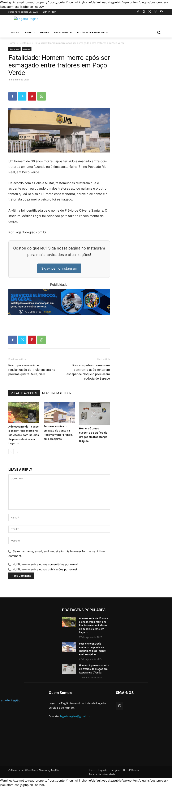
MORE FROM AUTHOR (56, 393)
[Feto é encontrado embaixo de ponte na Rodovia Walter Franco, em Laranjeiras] (59, 412)
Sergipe (26, 48)
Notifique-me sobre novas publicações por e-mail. (45, 569)
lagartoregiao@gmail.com (76, 716)
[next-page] (17, 451)
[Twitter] (149, 11)
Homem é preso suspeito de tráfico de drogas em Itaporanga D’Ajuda (94, 669)
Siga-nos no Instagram (59, 268)
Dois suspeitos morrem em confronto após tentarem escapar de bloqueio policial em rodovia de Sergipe (88, 371)
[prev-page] (11, 451)
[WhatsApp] (41, 96)
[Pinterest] (32, 96)
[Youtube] (161, 11)
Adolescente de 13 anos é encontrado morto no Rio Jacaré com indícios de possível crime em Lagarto (23, 435)
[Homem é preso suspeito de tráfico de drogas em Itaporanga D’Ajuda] (94, 413)
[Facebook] (138, 11)
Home (12, 43)
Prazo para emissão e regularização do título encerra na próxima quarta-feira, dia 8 (31, 369)
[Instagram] (143, 11)
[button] (159, 32)
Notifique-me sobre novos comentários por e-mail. (46, 564)
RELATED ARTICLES (24, 393)
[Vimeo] (155, 11)
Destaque (25, 43)
